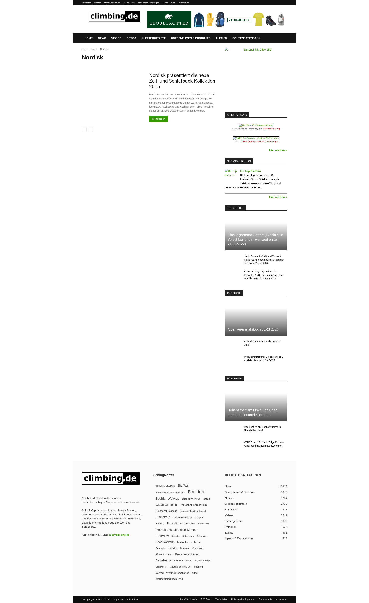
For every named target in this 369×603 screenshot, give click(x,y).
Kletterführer (188, 536)
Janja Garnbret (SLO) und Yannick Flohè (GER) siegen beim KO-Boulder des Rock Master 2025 (264, 260)
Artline (159, 64)
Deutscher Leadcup (166, 510)
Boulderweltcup (191, 498)
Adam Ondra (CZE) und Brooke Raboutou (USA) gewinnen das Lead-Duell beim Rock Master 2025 (264, 275)
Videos (116, 38)
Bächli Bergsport (199, 64)
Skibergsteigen (203, 560)
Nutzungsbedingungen (148, 3)
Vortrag (160, 572)
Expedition (174, 523)
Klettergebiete (153, 38)
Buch (206, 498)
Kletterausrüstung (271, 128)
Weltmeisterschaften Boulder (182, 572)
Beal (246, 64)
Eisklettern (163, 517)
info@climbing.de (119, 534)
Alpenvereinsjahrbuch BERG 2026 (253, 329)
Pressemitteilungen (187, 554)
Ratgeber (161, 560)
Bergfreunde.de (282, 64)
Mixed (198, 542)
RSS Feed (206, 599)
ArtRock (170, 64)
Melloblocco (184, 542)
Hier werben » (278, 150)
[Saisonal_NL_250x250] (256, 79)
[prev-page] (84, 129)
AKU (137, 64)
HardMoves (203, 524)
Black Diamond (351, 64)
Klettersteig (202, 536)
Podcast (198, 548)
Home (89, 38)
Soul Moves (161, 567)
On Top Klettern (250, 171)
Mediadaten (129, 3)
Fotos (131, 38)
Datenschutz (169, 3)
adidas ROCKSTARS (165, 486)
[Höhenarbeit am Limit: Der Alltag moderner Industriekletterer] (256, 403)
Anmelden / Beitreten (91, 3)
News (102, 38)
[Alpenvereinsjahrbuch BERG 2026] (256, 318)
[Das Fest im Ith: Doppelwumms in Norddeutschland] (232, 430)
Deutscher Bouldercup (193, 504)
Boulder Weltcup (167, 498)
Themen (221, 38)
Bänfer (237, 64)
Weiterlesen (158, 118)
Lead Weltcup (165, 542)
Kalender (175, 536)
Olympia (161, 548)
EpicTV (160, 523)
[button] (282, 38)
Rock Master (176, 560)
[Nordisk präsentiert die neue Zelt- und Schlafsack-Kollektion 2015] (113, 95)
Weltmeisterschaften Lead (169, 579)
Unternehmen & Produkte (190, 38)
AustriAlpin (182, 64)
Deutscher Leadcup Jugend (193, 511)
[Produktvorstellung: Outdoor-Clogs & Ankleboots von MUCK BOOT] (232, 360)
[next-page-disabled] (90, 129)
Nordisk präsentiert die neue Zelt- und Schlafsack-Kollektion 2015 (182, 81)
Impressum (183, 3)
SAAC (189, 560)
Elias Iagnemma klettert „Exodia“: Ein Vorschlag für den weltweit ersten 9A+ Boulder (255, 239)
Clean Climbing (166, 504)
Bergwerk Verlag (314, 64)
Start (84, 49)
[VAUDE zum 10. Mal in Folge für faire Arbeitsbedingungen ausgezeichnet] (232, 446)
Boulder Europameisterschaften (170, 492)
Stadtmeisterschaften (180, 566)
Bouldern (197, 492)
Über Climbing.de (112, 3)
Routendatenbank (246, 38)
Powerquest (164, 554)
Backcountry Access (220, 64)
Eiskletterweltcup (182, 517)
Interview (162, 536)
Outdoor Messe (178, 548)
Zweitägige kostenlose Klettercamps (259, 141)
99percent (88, 64)
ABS (119, 64)
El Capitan (199, 517)
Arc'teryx (148, 64)
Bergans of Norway (262, 64)
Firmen (93, 49)
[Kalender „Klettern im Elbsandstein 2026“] (232, 345)
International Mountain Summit (176, 529)
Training (198, 566)
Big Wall (183, 485)
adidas (128, 64)
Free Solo (190, 523)
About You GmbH (105, 64)
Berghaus (297, 64)
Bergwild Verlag (333, 64)
